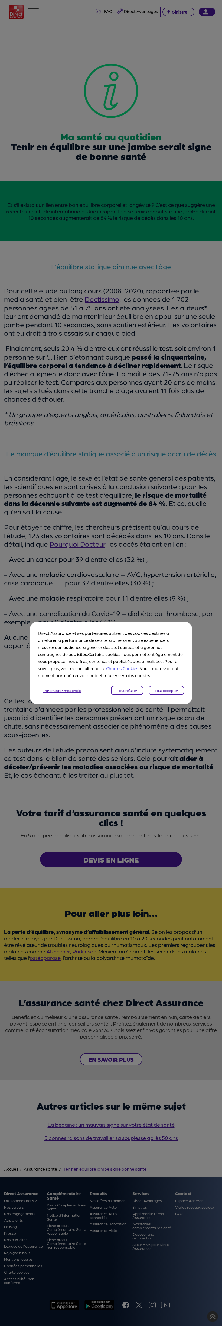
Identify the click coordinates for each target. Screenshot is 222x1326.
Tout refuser (127, 690)
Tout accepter (166, 690)
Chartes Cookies (122, 668)
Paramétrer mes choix (62, 690)
